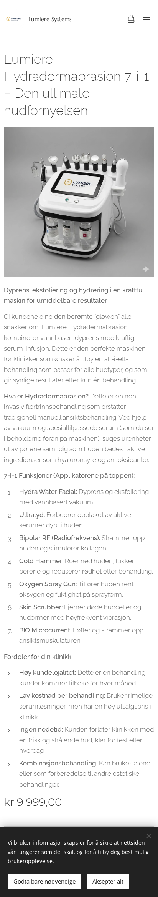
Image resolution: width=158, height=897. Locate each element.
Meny (146, 19)
